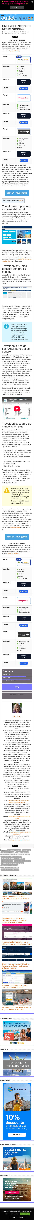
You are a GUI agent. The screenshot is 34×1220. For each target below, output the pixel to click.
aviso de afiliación (13, 51)
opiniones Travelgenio (14, 850)
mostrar (21, 200)
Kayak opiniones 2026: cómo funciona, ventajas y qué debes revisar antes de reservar (14, 920)
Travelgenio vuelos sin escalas (10, 869)
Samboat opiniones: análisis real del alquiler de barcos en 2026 (16, 1008)
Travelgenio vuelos (7, 861)
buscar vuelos (15, 528)
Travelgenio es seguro (8, 854)
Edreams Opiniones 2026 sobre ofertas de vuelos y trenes (14, 987)
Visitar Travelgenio (17, 193)
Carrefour (24, 160)
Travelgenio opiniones (23, 854)
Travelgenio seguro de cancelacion (12, 856)
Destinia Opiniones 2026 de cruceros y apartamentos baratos (15, 897)
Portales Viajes (24, 32)
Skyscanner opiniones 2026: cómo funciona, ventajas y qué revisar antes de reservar (16, 966)
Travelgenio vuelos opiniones (10, 867)
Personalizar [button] (21, 1217)
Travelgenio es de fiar (8, 852)
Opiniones (17, 32)
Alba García (7, 32)
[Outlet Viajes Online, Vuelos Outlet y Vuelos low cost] (17, 15)
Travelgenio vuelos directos (10, 865)
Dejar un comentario (10, 33)
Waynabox (24, 122)
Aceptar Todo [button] (25, 1214)
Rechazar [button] (12, 1217)
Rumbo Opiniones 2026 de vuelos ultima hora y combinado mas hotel (16, 943)
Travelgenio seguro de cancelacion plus (13, 859)
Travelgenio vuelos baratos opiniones (12, 863)
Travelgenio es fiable (22, 852)
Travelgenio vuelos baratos (23, 861)
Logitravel (24, 88)
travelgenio (26, 850)
